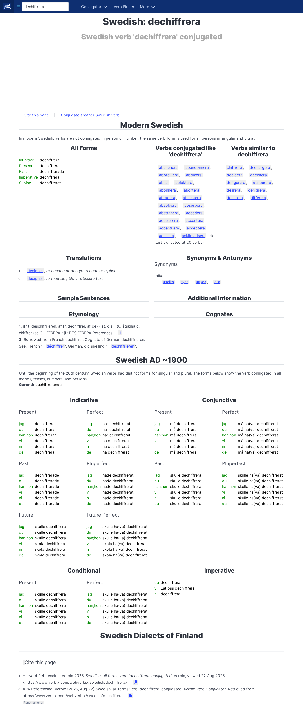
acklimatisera (193, 235)
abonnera (167, 190)
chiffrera (234, 167)
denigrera (256, 190)
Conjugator (91, 6)
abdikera (194, 175)
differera (258, 197)
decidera (234, 175)
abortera (191, 190)
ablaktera (183, 182)
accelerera (168, 220)
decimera (258, 175)
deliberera (262, 182)
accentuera (169, 228)
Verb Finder (124, 6)
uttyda (201, 282)
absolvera (168, 205)
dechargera (260, 167)
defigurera (236, 182)
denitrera (235, 197)
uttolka (168, 282)
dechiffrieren (122, 346)
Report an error (33, 702)
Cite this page (36, 115)
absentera (192, 197)
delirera (233, 190)
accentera (194, 220)
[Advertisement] (151, 74)
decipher (35, 270)
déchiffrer (55, 346)
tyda (184, 282)
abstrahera (168, 213)
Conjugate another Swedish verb (90, 115)
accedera (194, 213)
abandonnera (197, 167)
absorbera (193, 205)
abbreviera (168, 175)
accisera (166, 235)
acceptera (196, 228)
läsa (217, 282)
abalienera (168, 167)
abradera (167, 197)
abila (163, 182)
